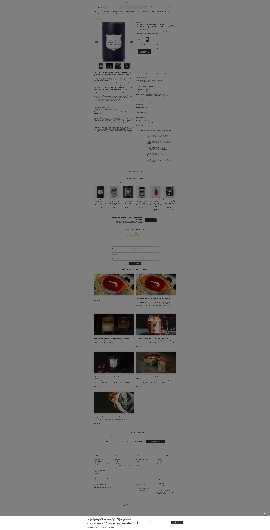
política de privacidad (122, 520)
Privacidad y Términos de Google (106, 527)
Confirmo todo (177, 522)
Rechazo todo (143, 522)
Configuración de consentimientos (160, 522)
